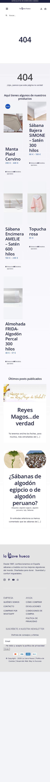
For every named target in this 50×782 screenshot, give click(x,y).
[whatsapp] (18, 580)
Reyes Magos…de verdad (25, 416)
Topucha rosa (37, 231)
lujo (25, 510)
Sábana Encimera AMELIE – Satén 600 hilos (14, 241)
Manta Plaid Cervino (12, 154)
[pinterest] (9, 580)
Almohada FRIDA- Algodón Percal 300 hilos (15, 336)
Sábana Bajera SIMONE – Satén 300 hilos (37, 137)
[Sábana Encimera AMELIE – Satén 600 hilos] (13, 203)
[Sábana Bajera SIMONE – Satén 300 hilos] (36, 111)
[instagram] (4, 580)
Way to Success (35, 661)
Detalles (18, 172)
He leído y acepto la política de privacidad (25, 645)
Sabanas (30, 510)
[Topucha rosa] (36, 203)
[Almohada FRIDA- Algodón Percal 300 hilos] (13, 298)
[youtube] (13, 580)
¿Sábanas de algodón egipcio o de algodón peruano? (25, 489)
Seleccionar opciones (10, 173)
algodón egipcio (25, 508)
